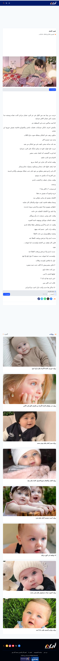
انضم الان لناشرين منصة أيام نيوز (19, 652)
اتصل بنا (30, 652)
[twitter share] (48, 299)
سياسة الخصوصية (38, 652)
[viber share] (42, 299)
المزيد (6, 334)
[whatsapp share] (45, 299)
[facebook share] (51, 299)
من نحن (45, 652)
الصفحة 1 (52, 294)
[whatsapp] (39, 299)
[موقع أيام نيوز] (51, 3)
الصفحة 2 (53, 89)
